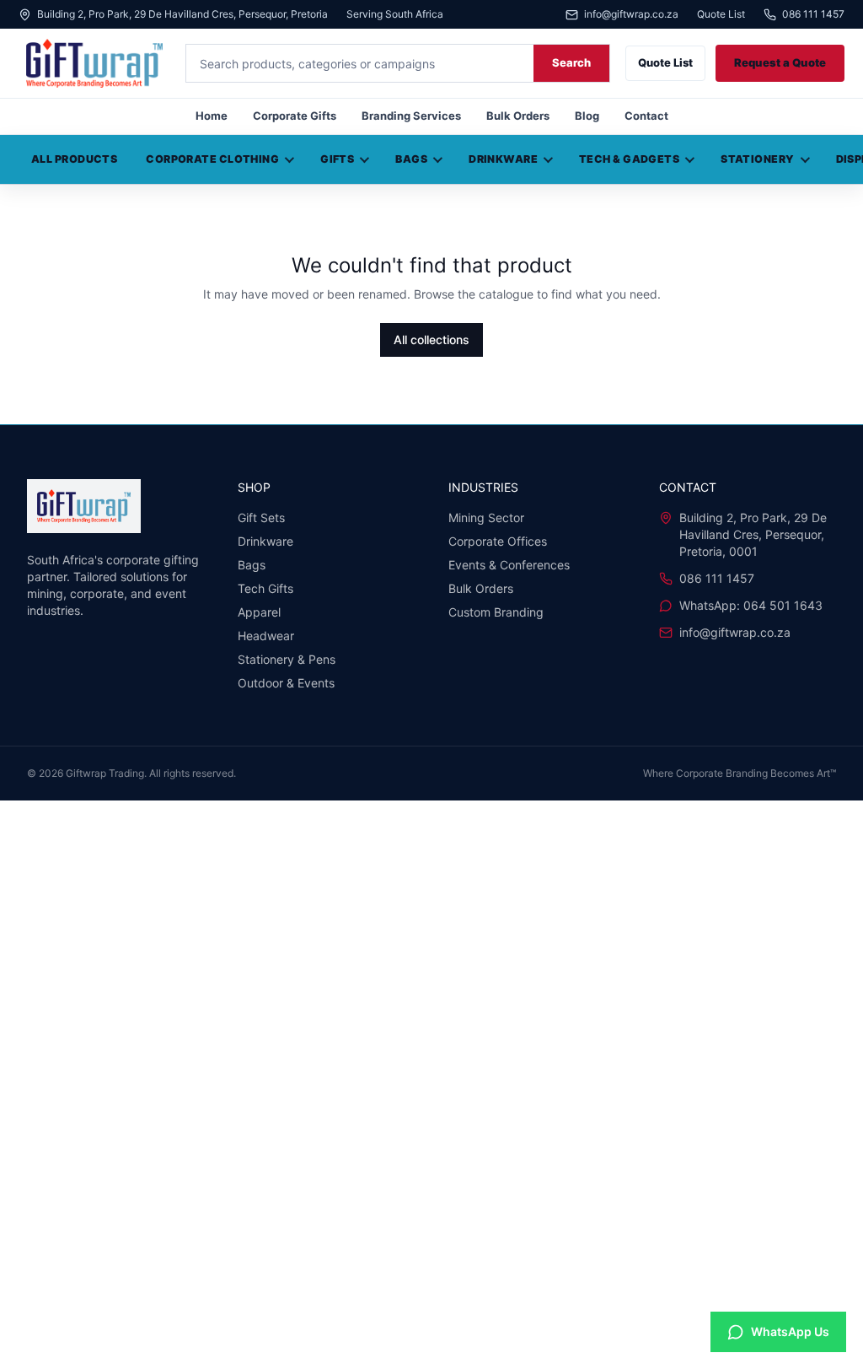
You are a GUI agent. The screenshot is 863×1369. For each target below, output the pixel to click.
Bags (411, 159)
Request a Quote (780, 62)
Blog (587, 115)
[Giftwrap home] (94, 63)
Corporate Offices (497, 541)
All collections (431, 339)
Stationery (757, 159)
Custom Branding (496, 612)
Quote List (721, 14)
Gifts (337, 159)
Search (571, 62)
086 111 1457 (813, 14)
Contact (646, 115)
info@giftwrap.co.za (631, 14)
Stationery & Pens (286, 659)
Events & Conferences (509, 565)
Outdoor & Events (286, 683)
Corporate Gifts (294, 115)
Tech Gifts (265, 588)
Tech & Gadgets (629, 159)
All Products (74, 159)
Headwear (266, 635)
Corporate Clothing (212, 159)
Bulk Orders (517, 115)
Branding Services (411, 115)
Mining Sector (486, 517)
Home (212, 115)
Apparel (259, 612)
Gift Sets (261, 517)
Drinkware (503, 159)
